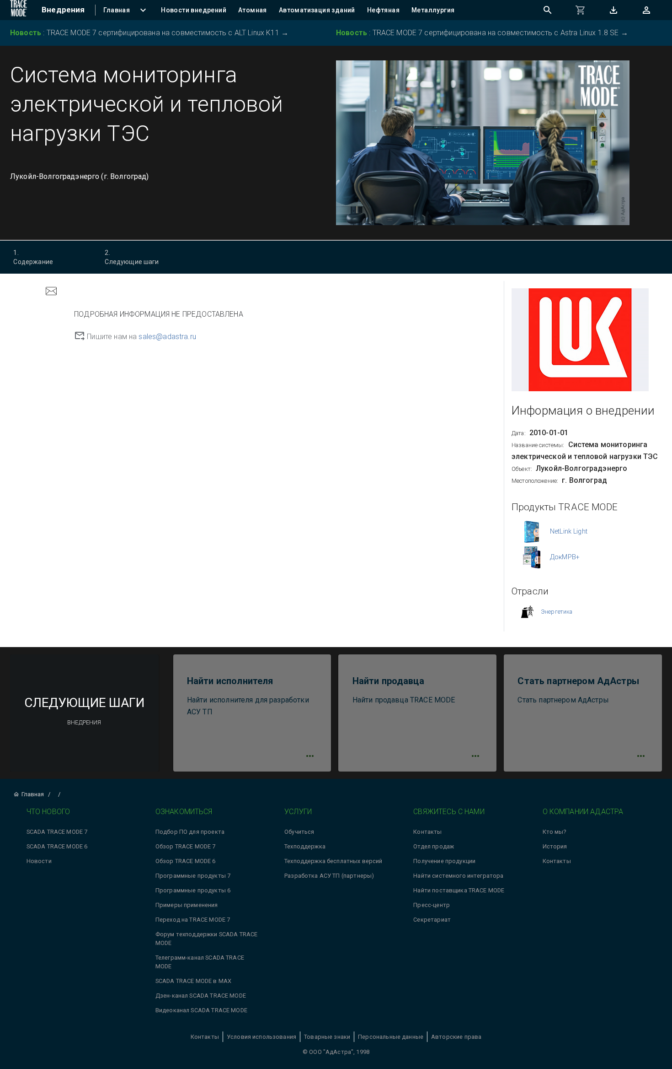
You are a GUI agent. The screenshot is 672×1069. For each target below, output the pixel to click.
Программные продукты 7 (192, 875)
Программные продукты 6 (192, 890)
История (555, 846)
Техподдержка (304, 846)
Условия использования (261, 1036)
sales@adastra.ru (167, 336)
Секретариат (432, 919)
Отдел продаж (433, 846)
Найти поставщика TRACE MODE (458, 890)
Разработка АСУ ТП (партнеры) (329, 875)
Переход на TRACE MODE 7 (192, 919)
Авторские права (456, 1036)
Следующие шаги (132, 257)
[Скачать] (613, 10)
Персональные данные (390, 1036)
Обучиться (299, 831)
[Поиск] (547, 10)
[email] (51, 292)
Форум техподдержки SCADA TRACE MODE (206, 938)
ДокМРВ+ (565, 557)
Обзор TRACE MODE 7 (185, 846)
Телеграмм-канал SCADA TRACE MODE (199, 962)
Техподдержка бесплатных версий (333, 861)
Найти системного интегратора (458, 875)
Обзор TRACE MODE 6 (185, 861)
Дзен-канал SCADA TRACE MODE (200, 995)
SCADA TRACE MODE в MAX (193, 980)
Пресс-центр (431, 905)
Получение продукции (444, 861)
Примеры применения (186, 905)
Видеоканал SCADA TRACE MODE (201, 1010)
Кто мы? (554, 831)
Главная (32, 794)
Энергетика (557, 611)
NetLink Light (568, 531)
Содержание (33, 257)
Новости (39, 861)
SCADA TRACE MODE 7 (57, 831)
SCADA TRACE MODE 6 (57, 846)
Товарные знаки (327, 1036)
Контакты (427, 831)
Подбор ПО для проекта (189, 831)
